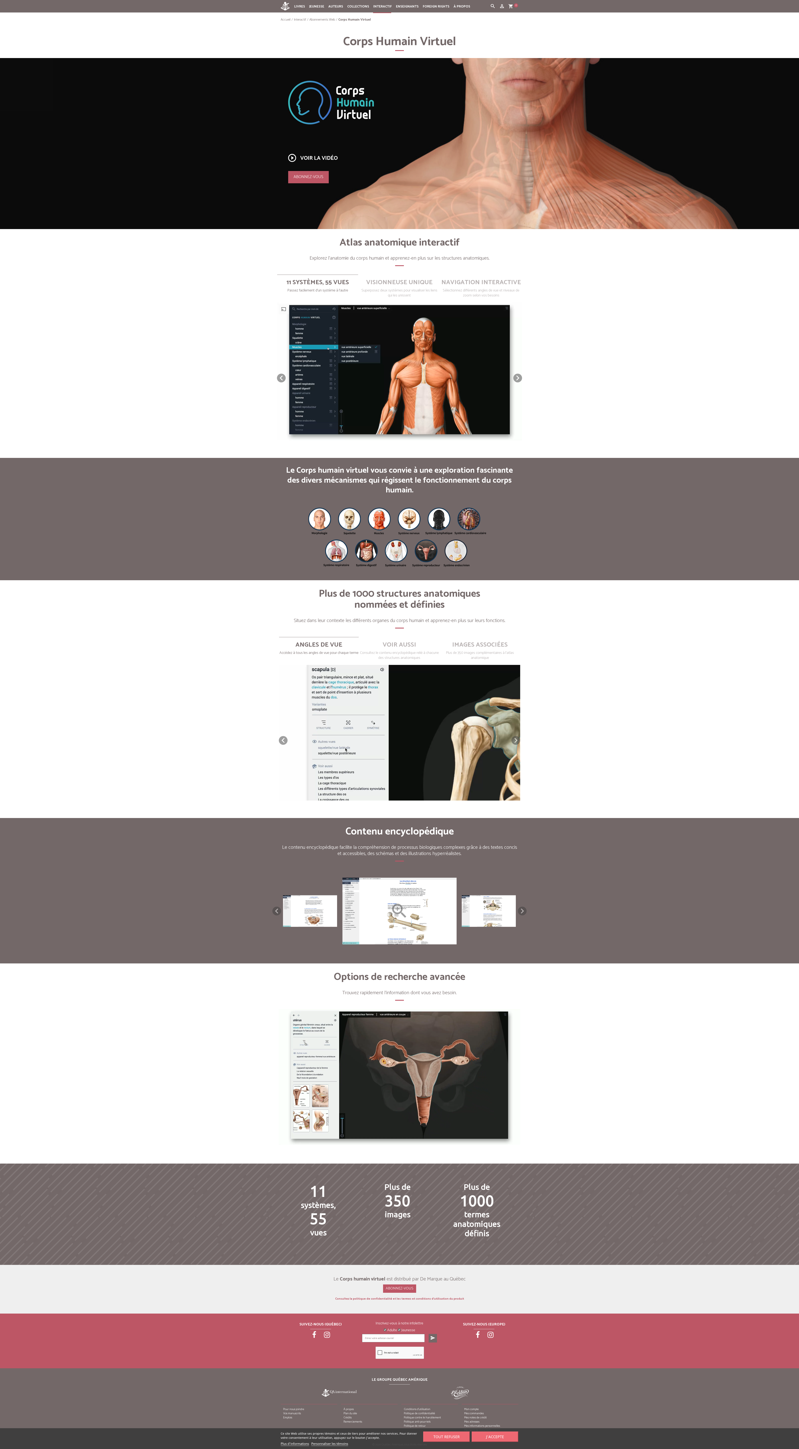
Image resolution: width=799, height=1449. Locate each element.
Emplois (287, 1417)
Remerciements (353, 1421)
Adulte (391, 1330)
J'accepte (495, 1436)
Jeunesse (316, 6)
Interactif (382, 6)
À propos (462, 6)
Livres (299, 6)
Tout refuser (446, 1436)
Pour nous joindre (293, 1409)
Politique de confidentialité (419, 1413)
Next (522, 911)
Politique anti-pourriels (417, 1421)
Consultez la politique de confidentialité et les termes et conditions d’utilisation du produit (399, 1299)
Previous (276, 911)
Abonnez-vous (308, 177)
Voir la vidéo (312, 158)
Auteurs (335, 6)
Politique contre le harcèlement (422, 1417)
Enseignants (407, 6)
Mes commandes (474, 1413)
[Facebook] (314, 1336)
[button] (517, 378)
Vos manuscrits (292, 1413)
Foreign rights (436, 6)
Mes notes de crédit (475, 1417)
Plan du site (350, 1413)
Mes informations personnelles (482, 1426)
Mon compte (471, 1409)
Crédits (348, 1417)
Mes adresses (471, 1421)
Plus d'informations (295, 1444)
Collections (358, 6)
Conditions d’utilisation (417, 1409)
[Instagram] (327, 1336)
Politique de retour (415, 1426)
